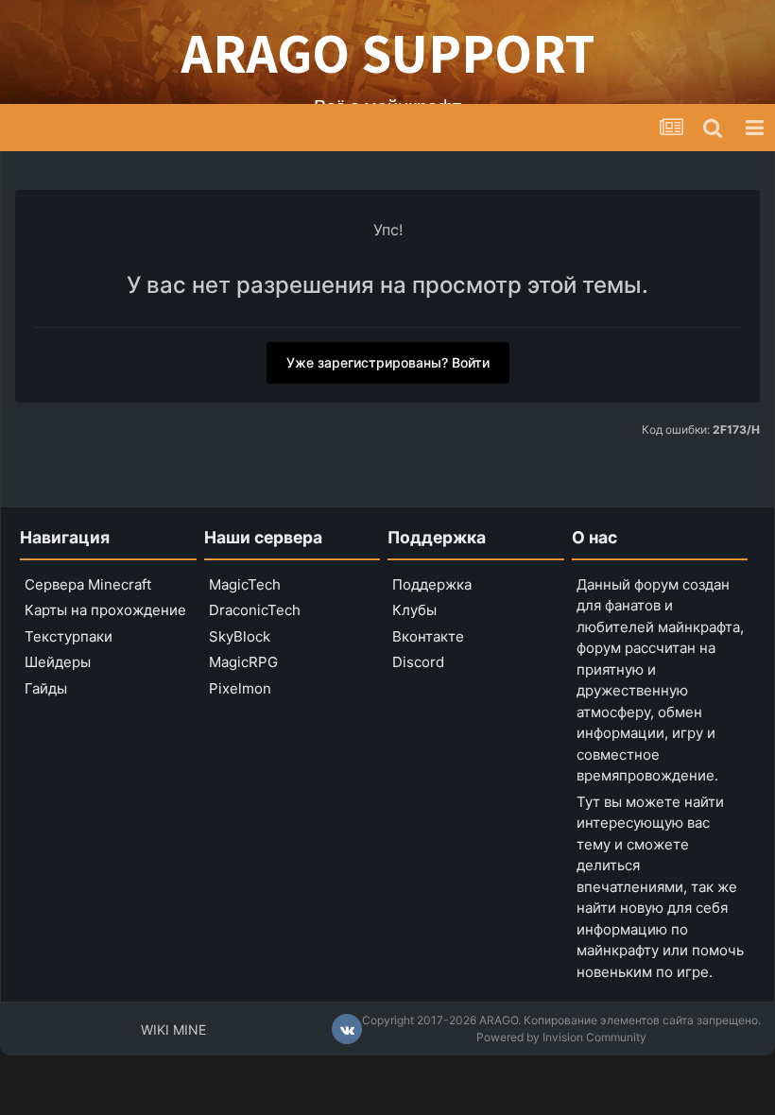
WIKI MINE (173, 1029)
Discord (418, 662)
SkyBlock (239, 636)
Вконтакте (428, 636)
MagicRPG (243, 662)
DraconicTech (255, 610)
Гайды (46, 688)
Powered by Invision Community (561, 1037)
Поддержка (432, 584)
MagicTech (245, 584)
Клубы (414, 610)
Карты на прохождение (105, 610)
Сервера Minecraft (88, 584)
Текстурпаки (68, 636)
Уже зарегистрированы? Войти (388, 362)
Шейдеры (58, 662)
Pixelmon (240, 688)
